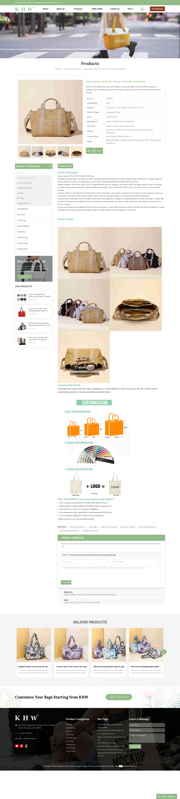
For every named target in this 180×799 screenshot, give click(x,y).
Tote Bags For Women (77, 527)
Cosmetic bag (22, 237)
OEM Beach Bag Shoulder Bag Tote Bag (108, 667)
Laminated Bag (22, 203)
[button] (164, 651)
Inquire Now (95, 151)
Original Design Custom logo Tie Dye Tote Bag (33, 667)
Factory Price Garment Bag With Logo (110, 749)
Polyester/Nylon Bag (24, 188)
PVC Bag (20, 198)
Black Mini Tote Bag (127, 527)
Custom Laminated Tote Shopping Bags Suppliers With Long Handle (38, 310)
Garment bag (22, 243)
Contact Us (24, 277)
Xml (106, 766)
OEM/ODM (97, 9)
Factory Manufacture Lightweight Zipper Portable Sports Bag (39, 295)
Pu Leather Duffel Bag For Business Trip (111, 746)
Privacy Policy (113, 766)
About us (60, 9)
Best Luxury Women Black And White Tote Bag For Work (38, 338)
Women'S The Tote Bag (109, 527)
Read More (32, 300)
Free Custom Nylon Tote (106, 734)
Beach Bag (92, 527)
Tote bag (20, 173)
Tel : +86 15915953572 (25, 733)
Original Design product (26, 178)
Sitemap (97, 766)
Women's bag (22, 249)
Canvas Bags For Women (147, 527)
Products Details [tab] (65, 166)
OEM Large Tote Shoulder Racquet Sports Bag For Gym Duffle (39, 324)
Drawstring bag (23, 226)
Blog (102, 766)
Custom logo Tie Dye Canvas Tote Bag (71, 667)
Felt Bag (20, 193)
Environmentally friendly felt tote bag (110, 730)
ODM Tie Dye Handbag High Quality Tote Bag (146, 667)
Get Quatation (157, 9)
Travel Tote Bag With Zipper (69, 531)
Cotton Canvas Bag (24, 183)
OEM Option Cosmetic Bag (107, 743)
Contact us (115, 9)
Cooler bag (21, 220)
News (130, 9)
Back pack (21, 215)
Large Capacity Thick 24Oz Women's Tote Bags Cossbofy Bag (92, 555)
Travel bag (21, 232)
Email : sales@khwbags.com (27, 738)
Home (45, 9)
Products (78, 9)
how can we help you (31, 261)
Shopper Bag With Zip (90, 531)
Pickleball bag (22, 209)
